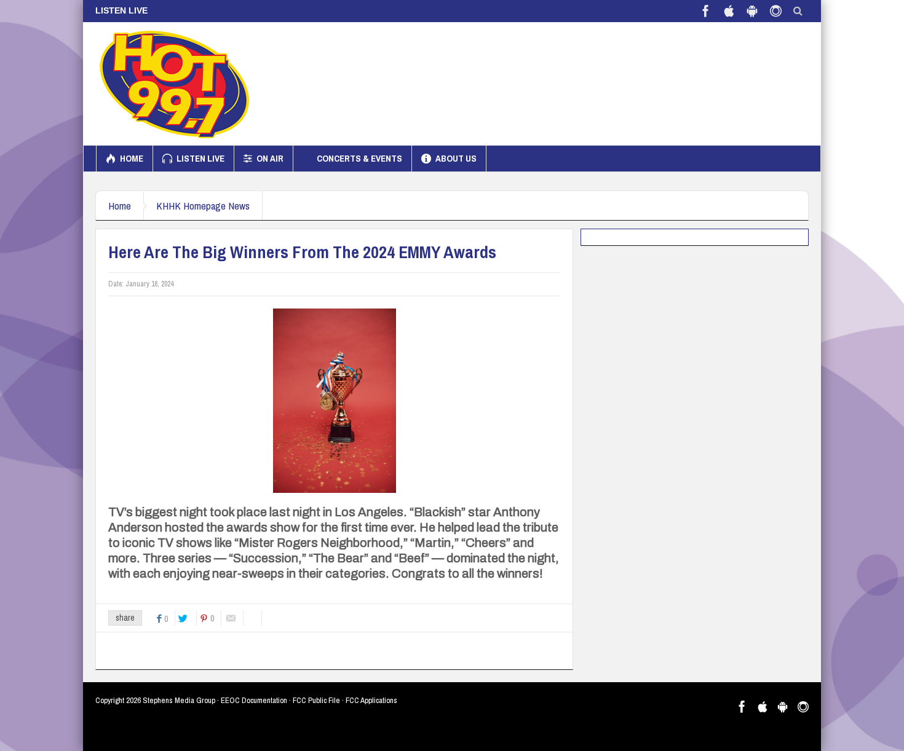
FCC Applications (371, 700)
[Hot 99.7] (175, 83)
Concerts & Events (359, 158)
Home (131, 158)
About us (456, 158)
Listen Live (200, 158)
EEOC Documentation (254, 700)
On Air (269, 158)
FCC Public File (316, 700)
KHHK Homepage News (203, 206)
